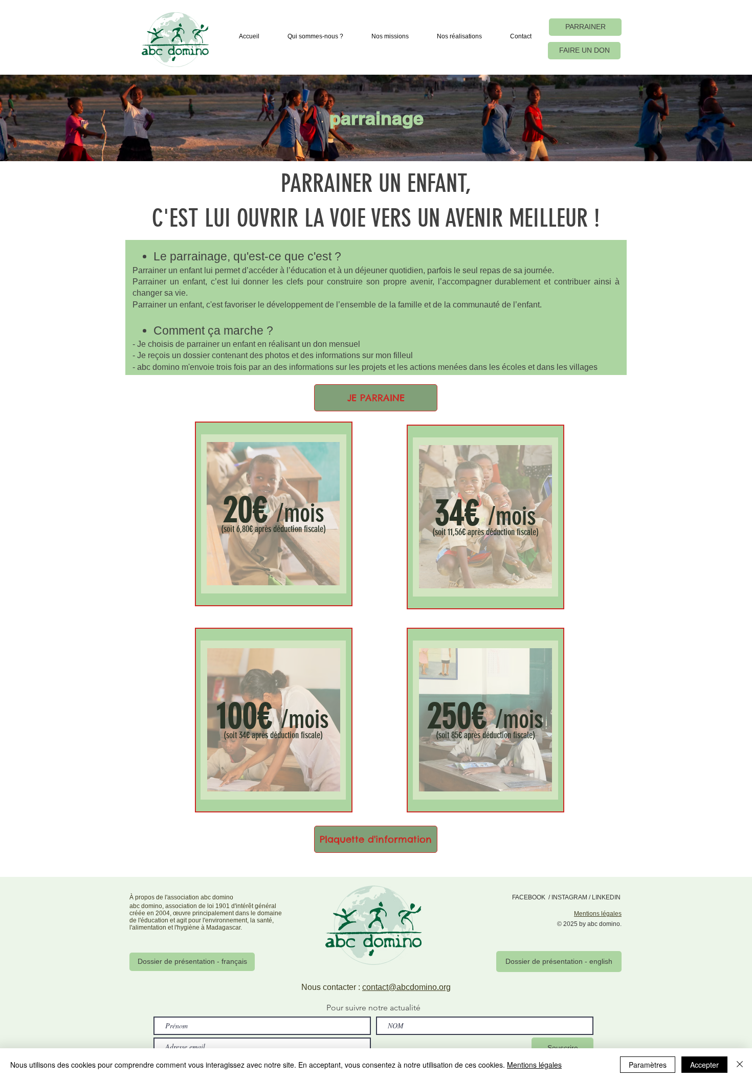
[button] (316, 36)
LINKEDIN (606, 897)
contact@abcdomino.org (406, 987)
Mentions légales (534, 1065)
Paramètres (648, 1065)
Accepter (704, 1065)
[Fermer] (740, 1064)
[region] (273, 514)
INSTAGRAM (569, 897)
